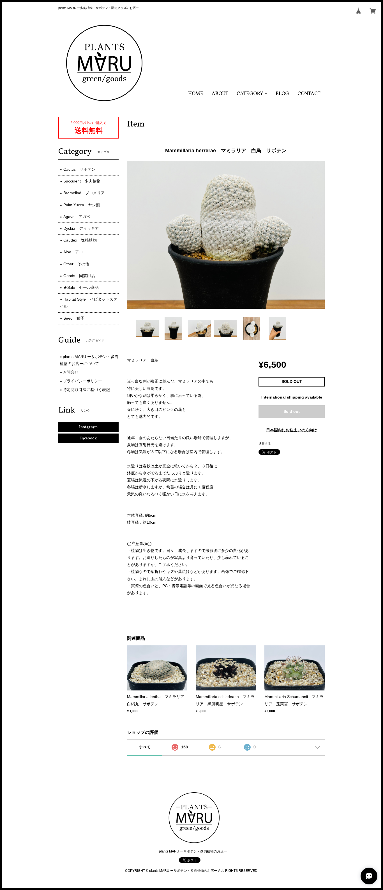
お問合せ (71, 372)
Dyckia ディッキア (81, 228)
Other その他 (76, 264)
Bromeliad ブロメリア (84, 193)
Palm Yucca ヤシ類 (81, 205)
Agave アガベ (76, 216)
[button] (251, 94)
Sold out (291, 411)
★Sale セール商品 (81, 287)
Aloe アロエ (75, 252)
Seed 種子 (73, 318)
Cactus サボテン (79, 169)
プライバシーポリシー (82, 381)
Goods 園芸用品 (79, 275)
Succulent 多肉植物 (81, 181)
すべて (145, 747)
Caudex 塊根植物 (80, 240)
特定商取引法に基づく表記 (86, 389)
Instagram (88, 427)
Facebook (88, 438)
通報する (265, 443)
